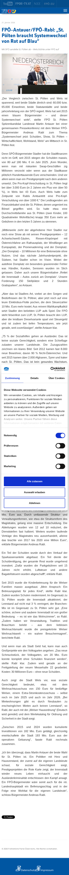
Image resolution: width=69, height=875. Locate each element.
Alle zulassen (34, 481)
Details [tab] (34, 378)
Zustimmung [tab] (12, 378)
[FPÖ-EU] (49, 4)
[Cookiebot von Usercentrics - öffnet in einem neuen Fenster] (50, 369)
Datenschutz (28, 870)
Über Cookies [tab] (57, 378)
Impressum (47, 870)
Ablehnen (34, 503)
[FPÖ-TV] (23, 4)
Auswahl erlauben (34, 492)
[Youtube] (8, 4)
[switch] (60, 445)
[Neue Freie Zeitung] (37, 4)
